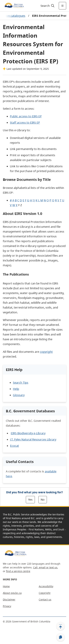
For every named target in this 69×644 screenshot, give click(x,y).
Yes (30, 500)
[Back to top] (60, 626)
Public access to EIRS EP (26, 116)
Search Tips (20, 383)
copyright (46, 352)
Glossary (19, 395)
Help (16, 389)
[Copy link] (60, 637)
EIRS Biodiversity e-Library (28, 433)
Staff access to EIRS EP (25, 122)
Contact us (45, 599)
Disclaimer (9, 599)
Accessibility (46, 586)
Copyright (44, 593)
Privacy (7, 606)
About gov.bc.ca (12, 593)
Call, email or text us (45, 567)
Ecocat (14, 446)
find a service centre (18, 571)
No (43, 500)
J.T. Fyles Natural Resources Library (33, 439)
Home (6, 586)
